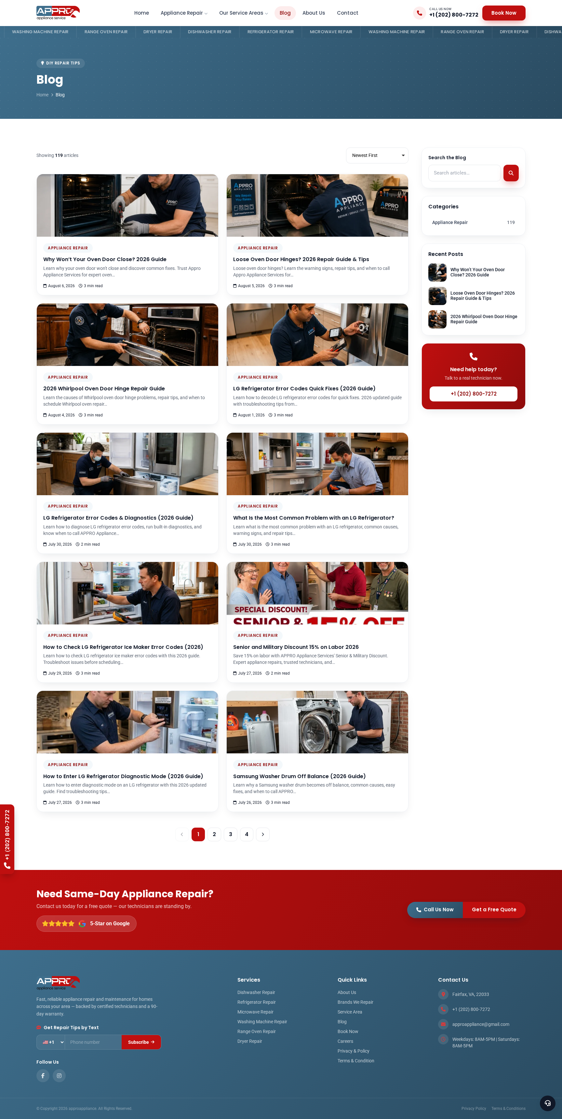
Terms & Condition (356, 1060)
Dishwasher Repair (129, 32)
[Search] (511, 173)
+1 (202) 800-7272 (474, 393)
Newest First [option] (365, 155)
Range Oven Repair (381, 32)
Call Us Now (439, 909)
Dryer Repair (77, 32)
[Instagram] (59, 1075)
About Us (313, 12)
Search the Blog (447, 157)
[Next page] (263, 834)
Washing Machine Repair (316, 32)
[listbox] (377, 155)
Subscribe (138, 1042)
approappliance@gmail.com (480, 1024)
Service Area (350, 1011)
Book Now (503, 12)
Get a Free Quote (494, 909)
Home (141, 12)
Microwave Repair (250, 32)
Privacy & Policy (353, 1051)
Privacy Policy (474, 1108)
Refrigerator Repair (190, 32)
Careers (345, 1041)
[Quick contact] (547, 1103)
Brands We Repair (355, 1002)
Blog (285, 12)
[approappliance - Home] (58, 13)
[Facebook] (42, 1075)
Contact (347, 12)
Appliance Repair (182, 12)
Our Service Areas (241, 12)
